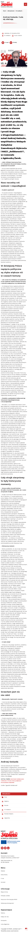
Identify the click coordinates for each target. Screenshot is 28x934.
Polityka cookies (5, 895)
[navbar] (25, 4)
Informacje (5, 889)
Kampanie (3, 920)
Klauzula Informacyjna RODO (9, 899)
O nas (2, 878)
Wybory (3, 913)
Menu (3, 868)
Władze (3, 871)
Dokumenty (4, 874)
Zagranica (7, 818)
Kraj (5, 797)
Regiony (6, 801)
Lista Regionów (5, 924)
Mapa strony (4, 892)
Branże (6, 805)
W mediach (7, 809)
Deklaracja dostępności (7, 903)
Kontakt (3, 882)
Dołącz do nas (5, 916)
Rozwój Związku (8, 813)
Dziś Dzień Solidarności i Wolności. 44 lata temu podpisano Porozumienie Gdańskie (12, 781)
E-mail (7, 42)
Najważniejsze (6, 910)
